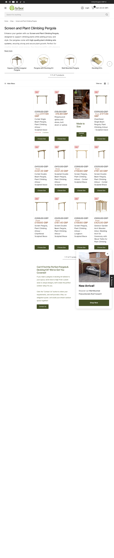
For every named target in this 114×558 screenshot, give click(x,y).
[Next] (109, 63)
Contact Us (42, 306)
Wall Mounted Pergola (70, 68)
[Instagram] (10, 2)
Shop (11, 21)
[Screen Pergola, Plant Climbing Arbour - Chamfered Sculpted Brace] (42, 206)
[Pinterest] (17, 2)
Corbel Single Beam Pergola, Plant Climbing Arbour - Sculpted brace (41, 124)
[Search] (107, 14)
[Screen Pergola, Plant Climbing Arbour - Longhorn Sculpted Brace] (81, 206)
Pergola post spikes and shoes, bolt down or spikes (61, 121)
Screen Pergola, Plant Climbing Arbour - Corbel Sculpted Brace (81, 178)
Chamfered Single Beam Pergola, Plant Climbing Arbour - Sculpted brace (101, 124)
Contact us (81, 134)
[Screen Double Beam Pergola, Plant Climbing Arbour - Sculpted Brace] (62, 206)
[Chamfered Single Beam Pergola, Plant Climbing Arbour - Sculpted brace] (101, 99)
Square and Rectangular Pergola (16, 69)
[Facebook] (6, 2)
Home (6, 21)
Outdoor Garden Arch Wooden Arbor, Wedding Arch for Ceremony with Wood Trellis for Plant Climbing (101, 234)
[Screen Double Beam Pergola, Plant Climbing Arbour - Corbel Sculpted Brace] (101, 154)
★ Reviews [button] (112, 281)
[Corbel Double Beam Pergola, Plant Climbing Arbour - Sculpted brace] (42, 154)
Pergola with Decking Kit (43, 68)
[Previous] (4, 63)
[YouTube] (13, 2)
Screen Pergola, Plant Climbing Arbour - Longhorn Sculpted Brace (80, 231)
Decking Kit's (97, 68)
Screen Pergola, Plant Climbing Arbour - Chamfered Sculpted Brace (41, 231)
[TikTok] (20, 2)
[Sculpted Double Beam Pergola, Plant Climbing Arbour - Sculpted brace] (62, 154)
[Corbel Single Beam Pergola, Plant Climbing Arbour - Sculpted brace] (42, 99)
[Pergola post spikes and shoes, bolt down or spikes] (62, 99)
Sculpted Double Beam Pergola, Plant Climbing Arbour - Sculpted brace (61, 179)
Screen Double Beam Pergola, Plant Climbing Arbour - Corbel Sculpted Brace (100, 179)
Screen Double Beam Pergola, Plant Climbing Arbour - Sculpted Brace (61, 231)
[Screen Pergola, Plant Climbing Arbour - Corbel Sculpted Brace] (81, 154)
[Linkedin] (24, 2)
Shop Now (94, 303)
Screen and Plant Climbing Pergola (26, 21)
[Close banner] (107, 253)
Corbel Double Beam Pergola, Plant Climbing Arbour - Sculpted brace (41, 179)
